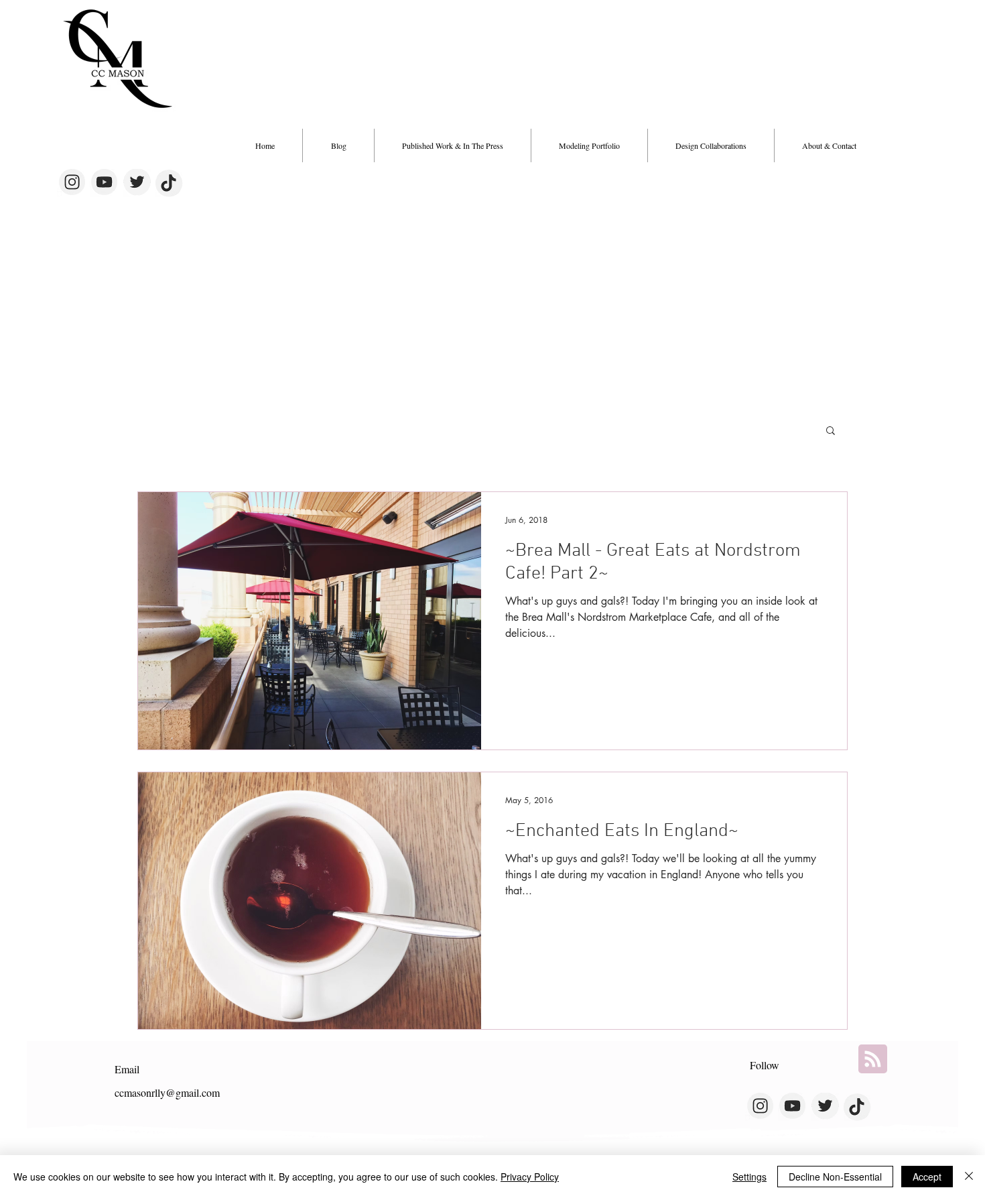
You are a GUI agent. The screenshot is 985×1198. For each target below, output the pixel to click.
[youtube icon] (104, 183)
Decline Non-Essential (835, 1176)
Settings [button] (749, 1176)
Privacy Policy (530, 1176)
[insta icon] (71, 183)
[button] (711, 145)
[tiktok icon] (169, 183)
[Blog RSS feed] (872, 1059)
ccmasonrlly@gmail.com (167, 1092)
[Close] (969, 1176)
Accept (927, 1176)
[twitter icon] (137, 183)
